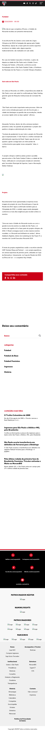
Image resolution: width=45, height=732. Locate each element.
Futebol (5, 17)
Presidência (12, 668)
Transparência (12, 683)
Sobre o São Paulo (12, 665)
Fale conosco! (32, 692)
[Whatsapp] (11, 278)
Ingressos (8, 366)
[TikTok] (36, 3)
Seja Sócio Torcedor (12, 656)
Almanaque (12, 692)
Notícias (32, 650)
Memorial (12, 714)
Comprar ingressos (12, 653)
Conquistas (12, 701)
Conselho (12, 674)
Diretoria (12, 671)
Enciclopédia (12, 704)
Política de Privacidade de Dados (22, 720)
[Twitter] (30, 3)
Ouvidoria (12, 680)
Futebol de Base (11, 356)
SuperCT (33, 668)
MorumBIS (32, 665)
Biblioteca (12, 695)
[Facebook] (27, 3)
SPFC (4, 4)
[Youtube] (24, 3)
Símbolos (12, 710)
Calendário (12, 698)
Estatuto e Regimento (12, 677)
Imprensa (33, 695)
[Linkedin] (14, 278)
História (7, 372)
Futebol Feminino (12, 361)
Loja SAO (12, 650)
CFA (32, 671)
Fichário (12, 707)
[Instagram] (33, 3)
